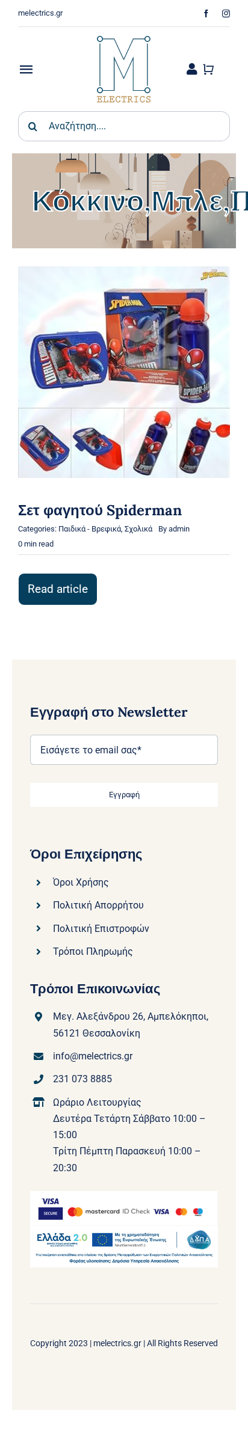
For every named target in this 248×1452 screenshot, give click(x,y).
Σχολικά (138, 528)
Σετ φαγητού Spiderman (100, 510)
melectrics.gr (117, 1343)
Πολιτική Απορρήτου (98, 905)
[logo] (124, 31)
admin (179, 528)
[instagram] (226, 13)
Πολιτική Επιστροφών (101, 928)
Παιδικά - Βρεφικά (89, 528)
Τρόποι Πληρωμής (93, 951)
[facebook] (206, 13)
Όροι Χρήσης (81, 882)
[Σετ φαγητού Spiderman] (124, 274)
